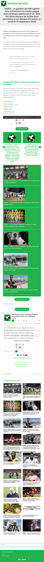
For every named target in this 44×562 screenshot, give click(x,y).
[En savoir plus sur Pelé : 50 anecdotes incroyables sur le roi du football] (12, 456)
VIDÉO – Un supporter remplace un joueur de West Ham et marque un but (32, 397)
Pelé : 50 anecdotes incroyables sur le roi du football (11, 463)
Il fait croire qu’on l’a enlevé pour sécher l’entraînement (11, 533)
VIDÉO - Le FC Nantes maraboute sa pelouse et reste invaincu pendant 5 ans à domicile (12, 414)
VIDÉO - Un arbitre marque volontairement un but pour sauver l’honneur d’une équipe (11, 500)
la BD (11, 101)
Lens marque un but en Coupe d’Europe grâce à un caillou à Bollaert (23, 330)
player (17, 104)
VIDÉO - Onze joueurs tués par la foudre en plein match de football (31, 533)
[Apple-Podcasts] (17, 120)
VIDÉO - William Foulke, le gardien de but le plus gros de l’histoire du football (12, 430)
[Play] (4, 117)
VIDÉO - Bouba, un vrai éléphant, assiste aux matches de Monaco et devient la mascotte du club (11, 516)
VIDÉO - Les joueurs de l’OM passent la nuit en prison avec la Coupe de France (11, 396)
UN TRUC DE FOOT (17, 3)
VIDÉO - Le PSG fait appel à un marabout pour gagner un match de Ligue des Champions (11, 481)
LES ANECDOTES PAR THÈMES (22, 299)
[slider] (18, 117)
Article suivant (38, 374)
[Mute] (33, 117)
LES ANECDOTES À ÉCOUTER (22, 309)
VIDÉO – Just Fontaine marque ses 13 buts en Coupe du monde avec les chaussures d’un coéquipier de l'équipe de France (31, 447)
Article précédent (6, 374)
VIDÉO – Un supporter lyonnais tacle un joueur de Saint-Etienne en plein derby (31, 430)
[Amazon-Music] (23, 120)
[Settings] (39, 117)
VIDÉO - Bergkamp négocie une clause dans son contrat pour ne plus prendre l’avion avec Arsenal (11, 448)
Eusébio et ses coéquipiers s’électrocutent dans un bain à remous (31, 466)
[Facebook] (19, 559)
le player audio (27, 95)
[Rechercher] (16, 351)
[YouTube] (20, 123)
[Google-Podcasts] (20, 120)
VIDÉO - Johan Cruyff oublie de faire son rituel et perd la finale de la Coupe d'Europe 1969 (32, 499)
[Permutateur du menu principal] (42, 3)
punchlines (12, 113)
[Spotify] (17, 123)
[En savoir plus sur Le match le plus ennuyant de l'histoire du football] (32, 508)
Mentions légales (6, 555)
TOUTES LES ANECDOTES (22, 128)
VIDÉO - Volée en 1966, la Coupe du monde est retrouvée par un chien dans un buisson (31, 413)
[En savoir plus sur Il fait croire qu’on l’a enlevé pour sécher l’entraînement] (12, 525)
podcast (5, 93)
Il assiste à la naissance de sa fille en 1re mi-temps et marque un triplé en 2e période (31, 483)
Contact (3, 553)
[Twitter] (21, 559)
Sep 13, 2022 (12, 72)
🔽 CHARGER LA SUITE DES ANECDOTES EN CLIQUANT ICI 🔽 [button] (22, 294)
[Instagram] (23, 559)
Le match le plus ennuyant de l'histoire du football (30, 516)
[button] (16, 351)
